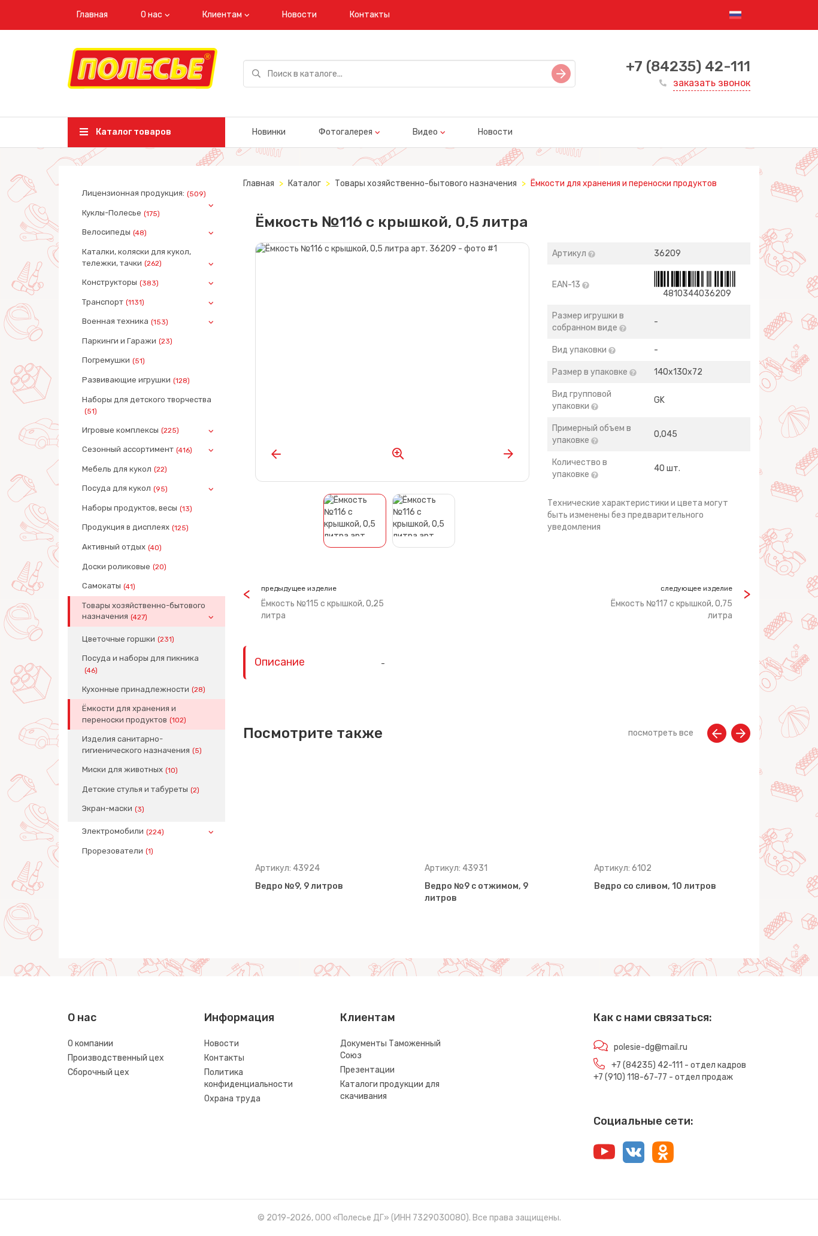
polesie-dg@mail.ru (650, 1047)
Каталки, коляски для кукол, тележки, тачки (136, 257)
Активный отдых (122, 547)
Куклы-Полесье (121, 213)
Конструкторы (120, 282)
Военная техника (125, 321)
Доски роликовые (124, 567)
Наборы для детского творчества (146, 405)
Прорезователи (117, 851)
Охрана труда (232, 1099)
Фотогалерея (345, 132)
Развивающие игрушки (136, 380)
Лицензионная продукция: (144, 193)
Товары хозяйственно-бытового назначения (143, 611)
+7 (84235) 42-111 (688, 66)
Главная (92, 15)
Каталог (304, 183)
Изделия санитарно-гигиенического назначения (142, 744)
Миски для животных (130, 770)
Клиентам (222, 15)
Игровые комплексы (130, 430)
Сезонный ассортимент (137, 449)
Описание (280, 662)
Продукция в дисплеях (135, 527)
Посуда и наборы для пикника (140, 664)
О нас (151, 15)
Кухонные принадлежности (143, 689)
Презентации (367, 1070)
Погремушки (113, 360)
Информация (239, 1017)
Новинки (269, 132)
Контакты (370, 15)
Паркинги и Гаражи (127, 341)
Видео (425, 132)
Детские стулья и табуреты (140, 789)
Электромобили (123, 831)
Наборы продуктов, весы (137, 508)
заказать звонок (711, 83)
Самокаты (108, 586)
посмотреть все (660, 733)
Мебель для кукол (124, 469)
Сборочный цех (98, 1072)
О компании (90, 1043)
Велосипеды (114, 232)
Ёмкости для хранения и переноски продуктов (134, 714)
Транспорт (113, 302)
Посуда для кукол (125, 488)
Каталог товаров (132, 132)
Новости (299, 15)
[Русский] (735, 15)
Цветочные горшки (128, 639)
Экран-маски (113, 808)
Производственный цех (116, 1058)
